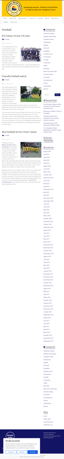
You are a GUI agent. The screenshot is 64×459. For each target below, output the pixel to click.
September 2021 (48, 189)
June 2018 (47, 262)
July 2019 (46, 233)
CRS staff (46, 48)
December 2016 (48, 277)
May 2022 (46, 183)
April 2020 (46, 213)
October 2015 (48, 312)
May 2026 (46, 160)
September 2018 (48, 253)
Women (46, 89)
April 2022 (46, 186)
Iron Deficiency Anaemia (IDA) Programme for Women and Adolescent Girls (52, 106)
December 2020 (48, 198)
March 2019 (47, 242)
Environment (47, 57)
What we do (22, 18)
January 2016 (48, 303)
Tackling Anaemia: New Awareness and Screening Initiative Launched (51, 118)
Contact (5, 22)
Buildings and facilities (50, 36)
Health (45, 65)
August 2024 (47, 166)
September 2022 (48, 178)
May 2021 (46, 192)
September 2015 (48, 315)
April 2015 (46, 329)
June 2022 (47, 180)
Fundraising (47, 63)
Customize (11, 452)
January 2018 (48, 271)
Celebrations (47, 42)
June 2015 (47, 323)
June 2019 (47, 236)
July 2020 (46, 204)
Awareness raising (49, 33)
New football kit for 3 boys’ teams (19, 131)
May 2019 (46, 239)
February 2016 (48, 300)
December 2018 (48, 245)
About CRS (13, 18)
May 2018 (46, 265)
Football (6, 39)
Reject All (21, 452)
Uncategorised (48, 80)
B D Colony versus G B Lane (16, 35)
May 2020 (46, 210)
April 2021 (46, 195)
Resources (14, 22)
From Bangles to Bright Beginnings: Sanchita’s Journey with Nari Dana (52, 130)
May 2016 (46, 291)
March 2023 (47, 172)
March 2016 (47, 297)
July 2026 (46, 154)
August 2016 (47, 288)
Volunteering (47, 86)
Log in (45, 416)
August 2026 (47, 151)
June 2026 (47, 157)
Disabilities (47, 51)
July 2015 (46, 320)
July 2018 (46, 259)
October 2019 (48, 224)
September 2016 (48, 285)
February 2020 (48, 218)
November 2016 (48, 280)
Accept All (32, 452)
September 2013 (48, 341)
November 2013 (48, 338)
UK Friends (47, 77)
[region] (21, 447)
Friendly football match (14, 76)
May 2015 (46, 326)
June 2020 (47, 207)
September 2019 (48, 227)
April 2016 (46, 294)
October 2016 (48, 283)
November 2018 (48, 248)
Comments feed (48, 422)
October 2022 (48, 175)
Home (5, 18)
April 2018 (46, 268)
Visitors (46, 83)
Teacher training (48, 74)
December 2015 (48, 306)
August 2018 (47, 256)
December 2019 (48, 221)
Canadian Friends (49, 39)
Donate (40, 18)
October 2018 (48, 250)
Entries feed (47, 419)
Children (46, 45)
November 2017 (48, 274)
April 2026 (46, 163)
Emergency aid (48, 54)
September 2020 (48, 201)
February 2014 (48, 335)
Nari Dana (46, 68)
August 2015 (47, 318)
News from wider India (50, 71)
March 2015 (47, 332)
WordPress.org (48, 425)
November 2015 (48, 309)
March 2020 (47, 215)
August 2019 (47, 230)
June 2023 (47, 169)
